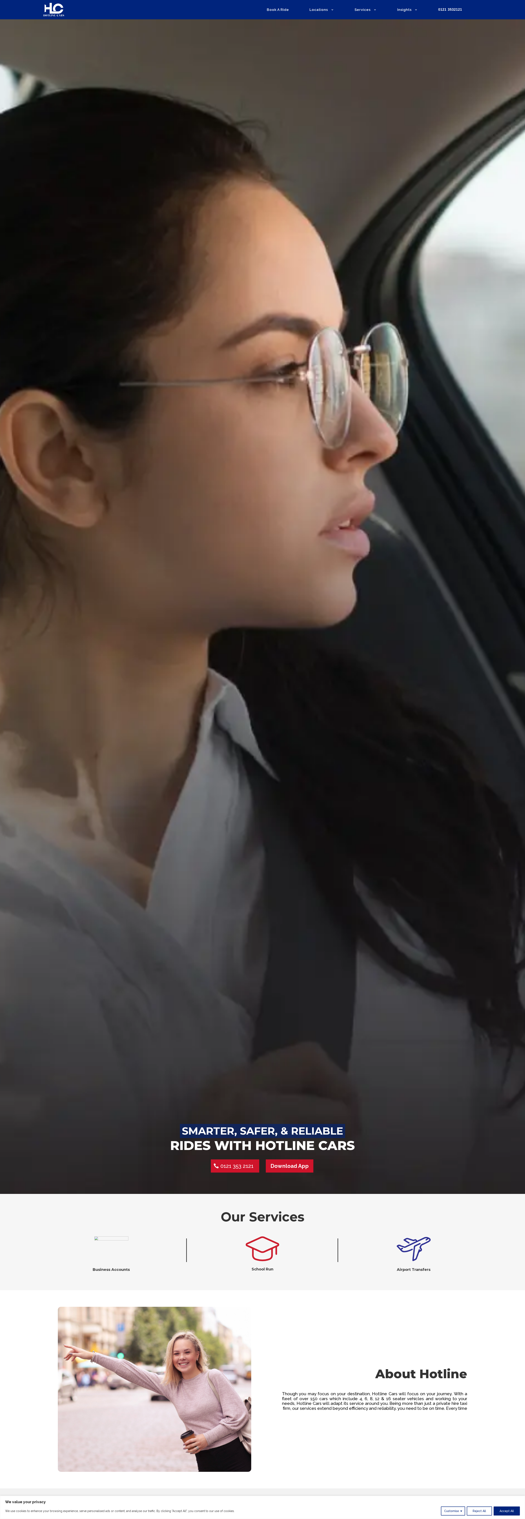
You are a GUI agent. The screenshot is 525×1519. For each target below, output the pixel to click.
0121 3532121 (450, 9)
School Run (262, 1269)
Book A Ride (278, 10)
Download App (289, 1166)
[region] (262, 1507)
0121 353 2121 (236, 1166)
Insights (404, 10)
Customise (451, 1511)
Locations (318, 10)
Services (363, 10)
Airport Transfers (413, 1269)
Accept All (507, 1511)
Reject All (479, 1511)
